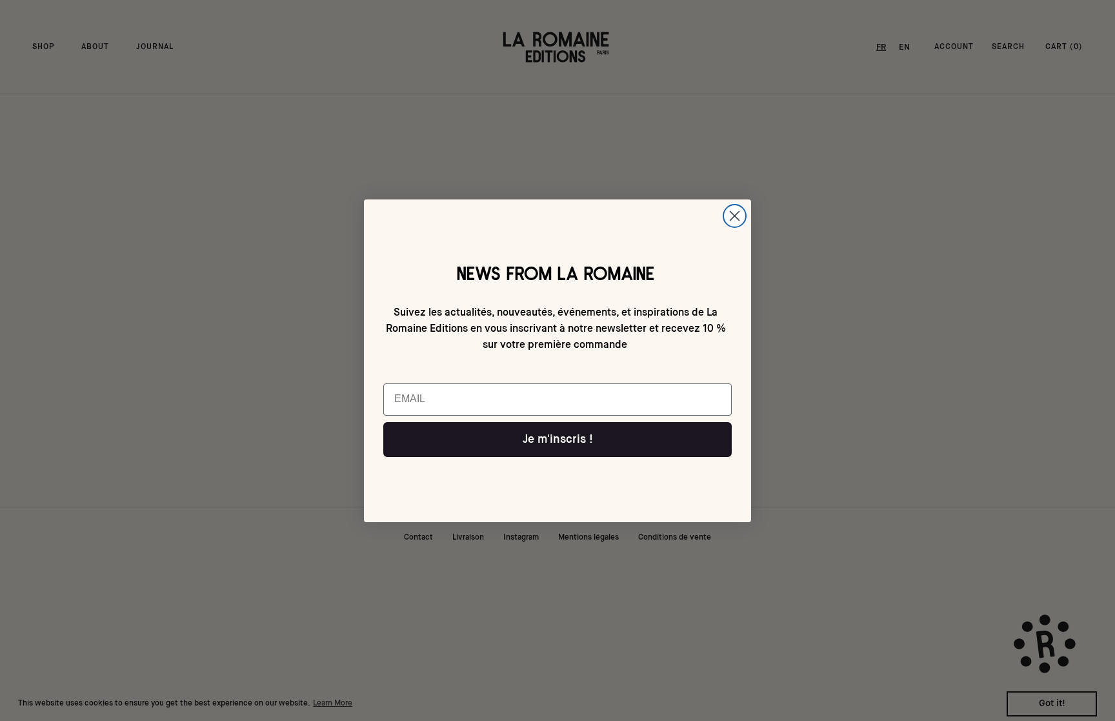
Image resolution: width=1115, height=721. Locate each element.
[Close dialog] (734, 216)
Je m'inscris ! (558, 439)
